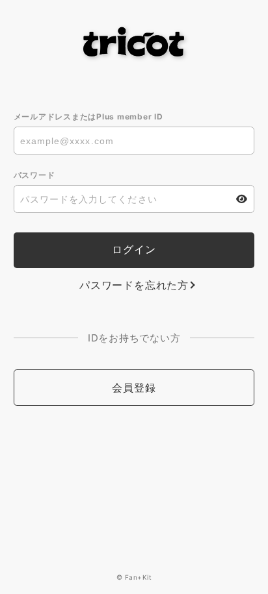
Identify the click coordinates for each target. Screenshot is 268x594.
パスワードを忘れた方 (134, 284)
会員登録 (133, 387)
